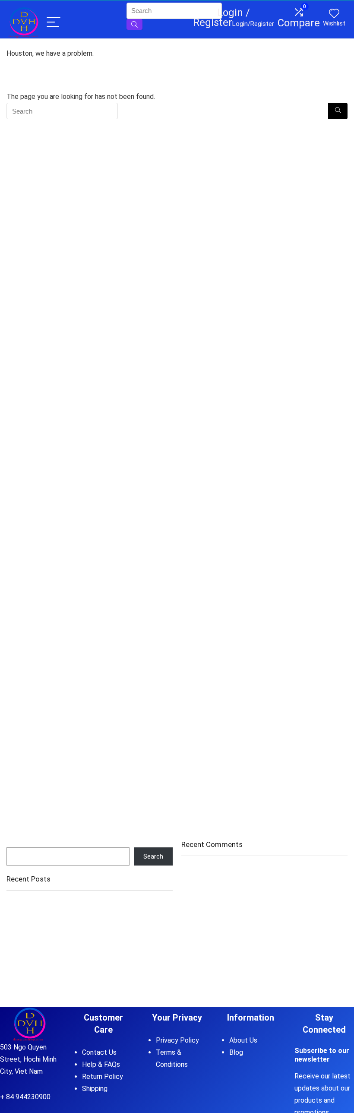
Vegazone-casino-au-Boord (221, 871)
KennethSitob (200, 967)
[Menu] (53, 22)
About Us (243, 1040)
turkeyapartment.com (212, 937)
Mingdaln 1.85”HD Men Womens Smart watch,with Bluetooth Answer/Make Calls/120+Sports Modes (77, 952)
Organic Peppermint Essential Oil (52, 916)
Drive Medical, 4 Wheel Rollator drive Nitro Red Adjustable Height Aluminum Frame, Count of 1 (87, 932)
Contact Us (99, 1052)
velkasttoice (198, 919)
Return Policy (102, 1076)
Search (16, 843)
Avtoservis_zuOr (205, 901)
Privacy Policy (177, 1040)
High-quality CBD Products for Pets (290, 901)
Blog (236, 1052)
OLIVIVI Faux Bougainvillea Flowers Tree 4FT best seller (85, 904)
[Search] (338, 111)
